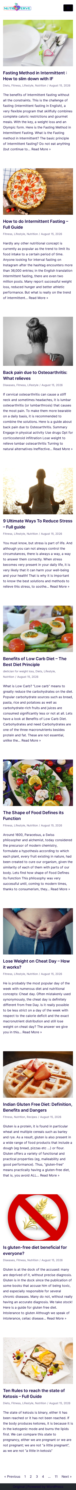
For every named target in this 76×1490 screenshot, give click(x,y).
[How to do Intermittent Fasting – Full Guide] (38, 214)
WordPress (54, 1487)
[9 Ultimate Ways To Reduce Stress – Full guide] (38, 513)
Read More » (41, 149)
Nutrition (40, 85)
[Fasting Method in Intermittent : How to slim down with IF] (38, 65)
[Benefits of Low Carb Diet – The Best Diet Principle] (38, 651)
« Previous (12, 1476)
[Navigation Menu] (68, 7)
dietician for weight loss (18, 671)
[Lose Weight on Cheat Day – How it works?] (38, 953)
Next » (67, 1476)
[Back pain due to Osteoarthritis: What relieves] (38, 365)
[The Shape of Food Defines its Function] (38, 805)
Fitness (16, 85)
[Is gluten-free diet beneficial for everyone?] (38, 1239)
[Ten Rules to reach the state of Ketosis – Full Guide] (38, 1383)
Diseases (9, 385)
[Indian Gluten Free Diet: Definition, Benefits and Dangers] (38, 1096)
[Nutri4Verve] (17, 8)
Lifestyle (27, 85)
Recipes (32, 1117)
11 (56, 1476)
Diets (6, 85)
